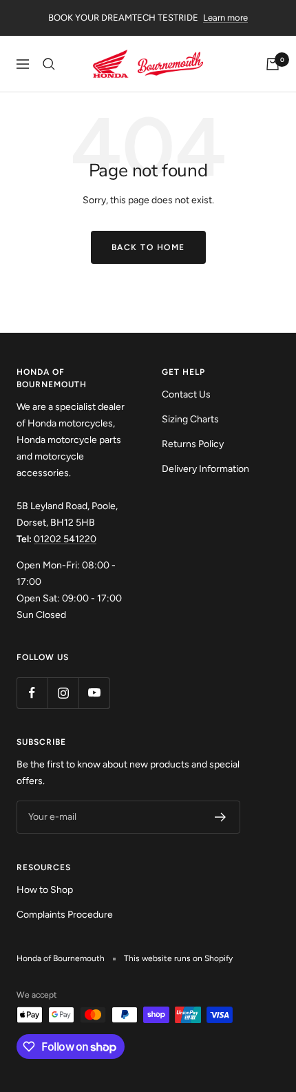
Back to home (148, 247)
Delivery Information (205, 469)
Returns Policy (193, 444)
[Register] (220, 817)
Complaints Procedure (65, 914)
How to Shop (45, 890)
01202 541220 (65, 539)
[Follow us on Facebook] (32, 692)
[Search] (49, 64)
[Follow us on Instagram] (62, 692)
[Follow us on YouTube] (93, 692)
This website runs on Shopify (178, 958)
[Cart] (272, 64)
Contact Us (186, 394)
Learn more (225, 17)
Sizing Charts (190, 419)
